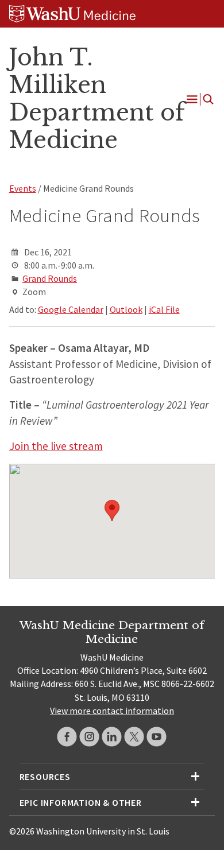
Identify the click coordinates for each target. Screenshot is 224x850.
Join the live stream (56, 446)
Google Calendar (70, 309)
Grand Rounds (49, 278)
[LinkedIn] (112, 737)
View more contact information (112, 710)
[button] (112, 510)
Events (22, 188)
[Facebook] (67, 737)
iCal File (164, 309)
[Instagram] (89, 737)
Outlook (126, 309)
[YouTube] (156, 737)
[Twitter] (134, 737)
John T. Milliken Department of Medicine (97, 98)
